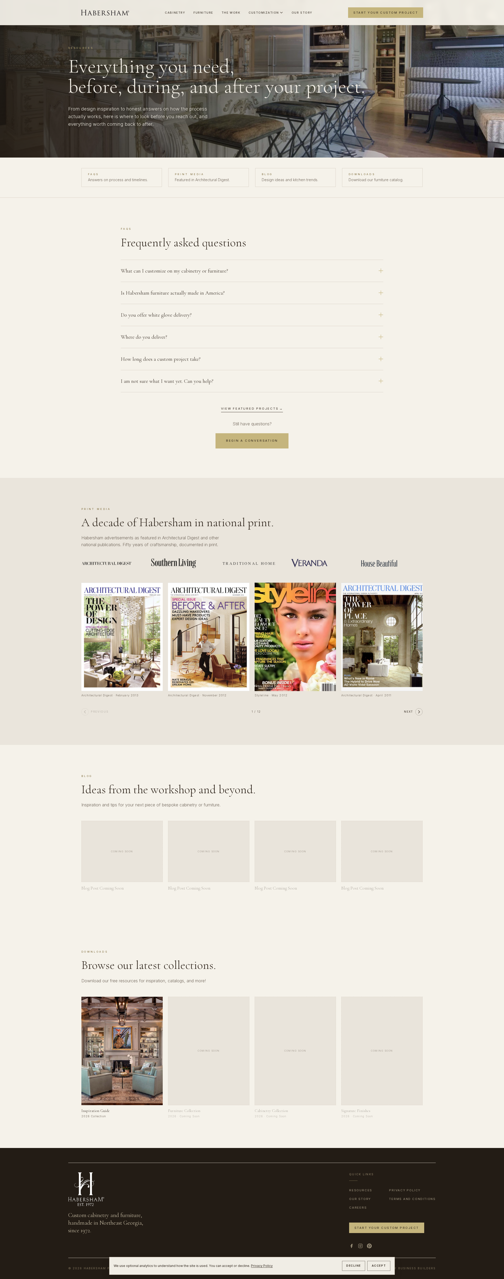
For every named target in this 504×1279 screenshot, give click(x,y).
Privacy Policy (262, 1266)
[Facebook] (351, 1246)
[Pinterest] (369, 1246)
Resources (360, 1190)
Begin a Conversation (252, 440)
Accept (379, 1265)
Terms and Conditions (412, 1199)
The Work (231, 12)
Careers (358, 1207)
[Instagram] (360, 1246)
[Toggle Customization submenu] (281, 12)
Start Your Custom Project (385, 12)
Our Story (302, 12)
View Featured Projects (252, 408)
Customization (264, 12)
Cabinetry (175, 12)
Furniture (203, 12)
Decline (353, 1265)
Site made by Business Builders (403, 1268)
